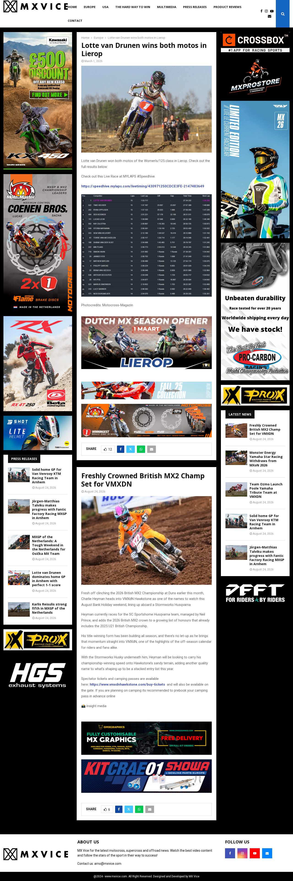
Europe (89, 7)
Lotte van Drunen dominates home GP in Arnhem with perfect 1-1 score (48, 578)
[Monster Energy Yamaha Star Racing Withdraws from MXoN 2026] (236, 458)
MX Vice (194, 876)
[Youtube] (273, 11)
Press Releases (195, 7)
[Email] (271, 16)
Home (72, 7)
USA (105, 7)
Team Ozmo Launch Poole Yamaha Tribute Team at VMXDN (266, 490)
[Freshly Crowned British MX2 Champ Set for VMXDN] (236, 430)
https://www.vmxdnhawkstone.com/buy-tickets (127, 684)
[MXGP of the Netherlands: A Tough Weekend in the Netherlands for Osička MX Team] (19, 542)
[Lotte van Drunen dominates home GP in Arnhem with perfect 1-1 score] (19, 578)
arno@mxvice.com (107, 863)
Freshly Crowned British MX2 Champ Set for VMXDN (265, 429)
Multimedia (166, 7)
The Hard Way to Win (132, 7)
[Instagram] (267, 11)
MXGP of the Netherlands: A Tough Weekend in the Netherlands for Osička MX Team (48, 545)
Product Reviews (227, 7)
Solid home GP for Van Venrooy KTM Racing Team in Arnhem (46, 475)
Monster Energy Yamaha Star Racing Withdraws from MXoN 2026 (266, 458)
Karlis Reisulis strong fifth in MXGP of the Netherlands (49, 608)
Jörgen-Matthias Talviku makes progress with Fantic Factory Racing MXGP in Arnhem (49, 509)
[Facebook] (262, 11)
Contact (75, 21)
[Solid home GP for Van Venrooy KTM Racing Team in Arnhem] (19, 475)
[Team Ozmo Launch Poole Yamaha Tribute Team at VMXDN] (236, 489)
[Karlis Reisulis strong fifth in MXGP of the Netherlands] (19, 609)
